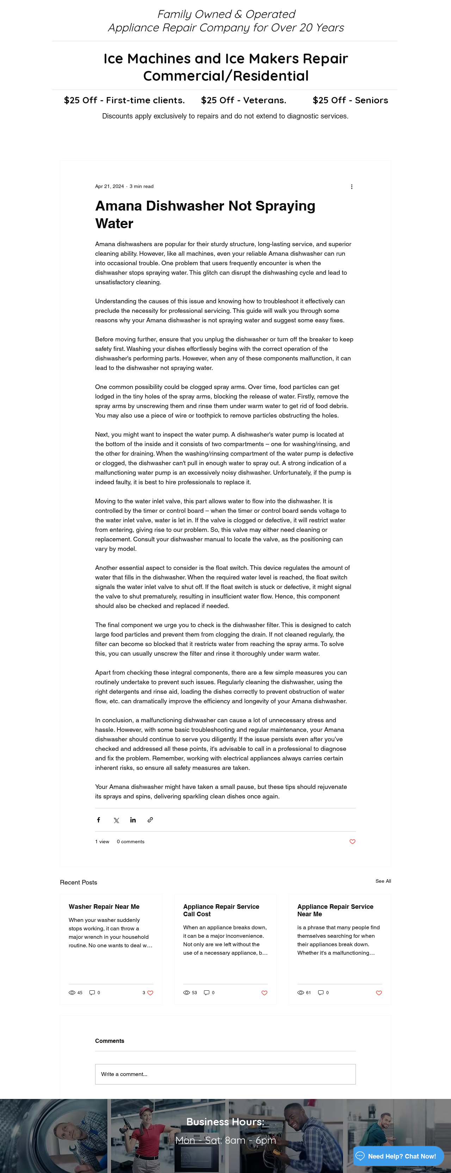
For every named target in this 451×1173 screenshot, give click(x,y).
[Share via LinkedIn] (133, 819)
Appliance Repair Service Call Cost (221, 910)
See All (383, 881)
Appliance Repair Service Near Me (335, 910)
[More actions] (351, 186)
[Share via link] (150, 819)
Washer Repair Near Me (104, 906)
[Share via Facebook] (98, 819)
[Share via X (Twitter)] (115, 819)
